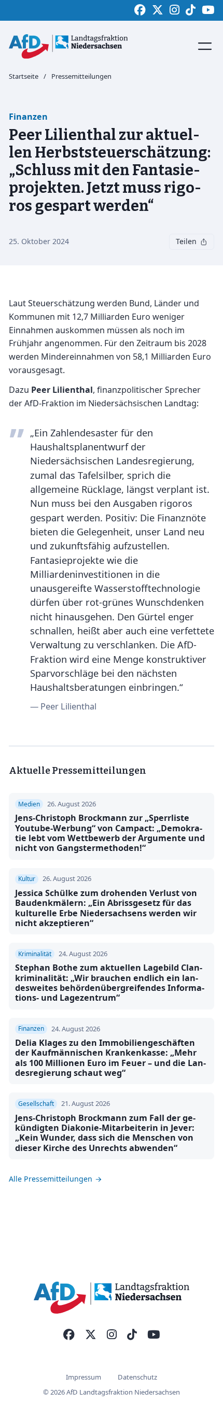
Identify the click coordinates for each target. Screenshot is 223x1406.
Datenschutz (137, 1377)
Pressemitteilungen (81, 77)
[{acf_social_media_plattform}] (69, 1335)
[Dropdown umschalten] (204, 242)
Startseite (23, 77)
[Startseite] (68, 46)
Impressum (83, 1377)
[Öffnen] (205, 46)
